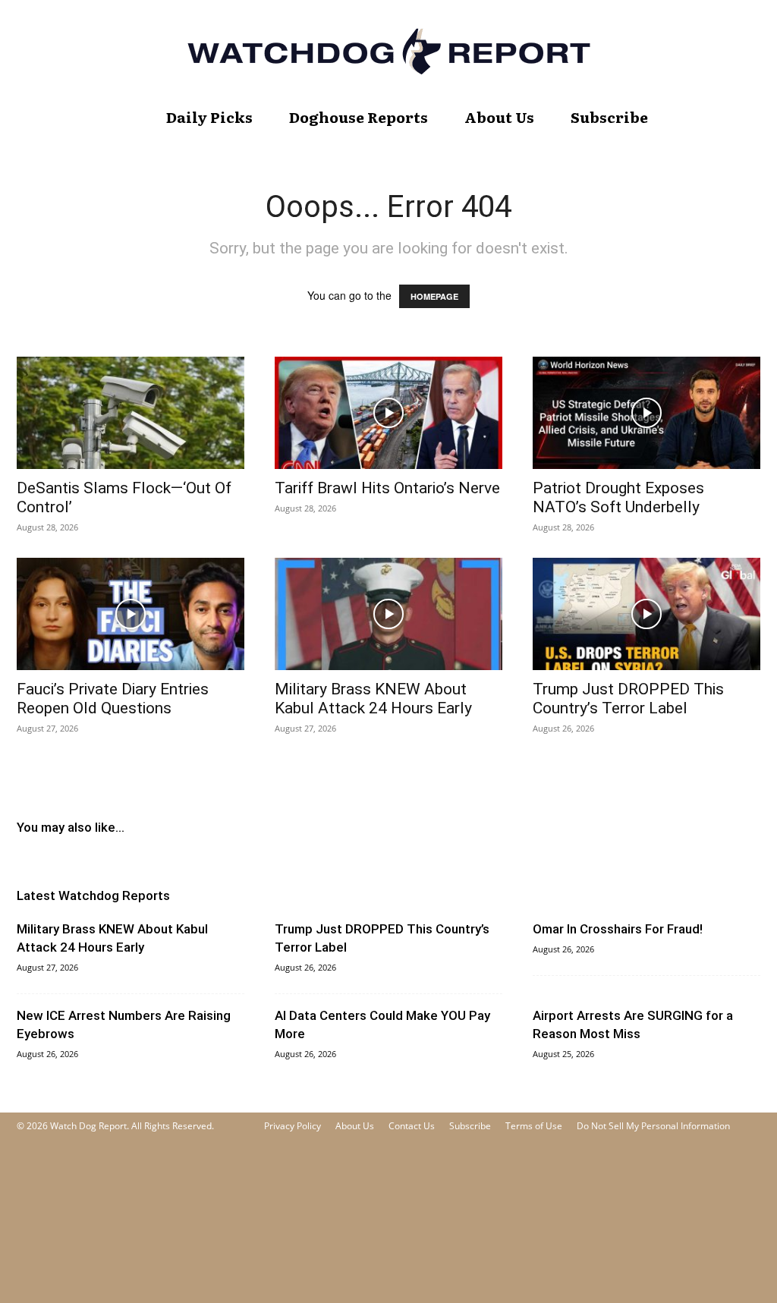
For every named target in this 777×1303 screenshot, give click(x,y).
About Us (499, 116)
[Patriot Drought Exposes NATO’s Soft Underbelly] (646, 413)
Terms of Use (533, 1125)
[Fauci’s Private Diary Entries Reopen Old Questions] (130, 614)
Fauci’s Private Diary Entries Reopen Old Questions (113, 698)
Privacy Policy (292, 1125)
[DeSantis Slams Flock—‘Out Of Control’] (130, 413)
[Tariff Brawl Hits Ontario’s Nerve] (388, 413)
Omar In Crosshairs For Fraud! (618, 928)
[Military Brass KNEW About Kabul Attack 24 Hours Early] (388, 614)
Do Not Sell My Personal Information (653, 1125)
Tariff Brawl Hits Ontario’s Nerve (387, 488)
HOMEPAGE (434, 296)
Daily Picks (209, 116)
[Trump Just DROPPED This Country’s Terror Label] (646, 614)
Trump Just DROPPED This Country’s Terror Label (628, 698)
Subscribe (609, 116)
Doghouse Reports (358, 116)
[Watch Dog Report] (388, 51)
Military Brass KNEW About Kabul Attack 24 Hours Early (373, 698)
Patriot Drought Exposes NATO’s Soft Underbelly (618, 497)
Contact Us (411, 1125)
